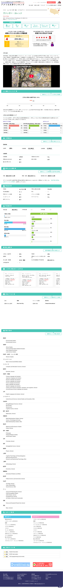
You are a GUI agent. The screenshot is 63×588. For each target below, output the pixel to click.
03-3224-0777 (40, 583)
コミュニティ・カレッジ (36, 577)
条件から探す (37, 5)
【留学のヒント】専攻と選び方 (53, 333)
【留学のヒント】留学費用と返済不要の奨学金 (50, 171)
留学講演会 (19, 578)
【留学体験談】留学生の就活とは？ (52, 250)
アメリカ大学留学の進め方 (51, 5)
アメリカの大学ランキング (8, 577)
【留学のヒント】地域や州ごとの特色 (52, 297)
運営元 (47, 578)
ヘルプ (35, 2)
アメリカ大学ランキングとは (51, 574)
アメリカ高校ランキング (36, 578)
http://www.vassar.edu (12, 19)
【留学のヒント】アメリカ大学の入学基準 (51, 94)
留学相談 (59, 5)
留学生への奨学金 (20, 575)
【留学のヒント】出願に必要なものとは (51, 141)
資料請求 (33, 574)
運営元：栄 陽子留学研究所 (42, 2)
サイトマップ (48, 577)
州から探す (31, 5)
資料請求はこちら (51, 2)
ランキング (43, 5)
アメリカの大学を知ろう (22, 574)
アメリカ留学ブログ (35, 575)
